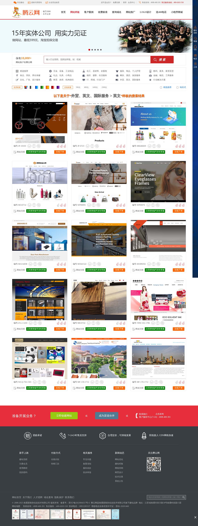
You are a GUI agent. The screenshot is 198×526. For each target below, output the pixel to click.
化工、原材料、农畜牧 (97, 71)
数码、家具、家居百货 (163, 71)
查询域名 (116, 12)
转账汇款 (55, 464)
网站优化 (119, 459)
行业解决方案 (159, 80)
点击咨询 (160, 414)
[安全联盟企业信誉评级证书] (68, 519)
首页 (63, 12)
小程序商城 (177, 12)
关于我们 (27, 497)
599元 (78, 87)
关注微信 (20, 2)
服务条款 (87, 468)
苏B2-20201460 (122, 506)
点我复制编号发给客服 (36, 152)
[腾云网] (35, 18)
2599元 (104, 87)
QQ (195, 49)
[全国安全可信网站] (77, 519)
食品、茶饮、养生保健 (30, 75)
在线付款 (55, 459)
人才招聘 (37, 497)
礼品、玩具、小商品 (62, 75)
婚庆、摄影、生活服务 (97, 75)
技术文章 (119, 477)
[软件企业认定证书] (103, 519)
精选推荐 (24, 71)
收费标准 (102, 12)
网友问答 (21, 152)
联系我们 (69, 497)
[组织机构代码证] (27, 519)
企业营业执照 (54, 2)
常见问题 (87, 459)
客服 (195, 41)
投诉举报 (87, 472)
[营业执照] (15, 519)
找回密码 (23, 472)
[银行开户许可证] (57, 519)
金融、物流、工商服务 (163, 75)
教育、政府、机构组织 (63, 80)
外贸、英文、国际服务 (130, 80)
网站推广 (130, 12)
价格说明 (54, 122)
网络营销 (119, 468)
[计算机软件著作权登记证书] (115, 519)
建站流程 (195, 31)
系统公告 (119, 481)
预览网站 (29, 122)
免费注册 (116, 2)
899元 (86, 87)
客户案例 (88, 12)
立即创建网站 (64, 415)
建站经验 (119, 464)
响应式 (183, 87)
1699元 (95, 87)
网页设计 (119, 472)
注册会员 (23, 464)
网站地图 (16, 506)
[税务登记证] (42, 519)
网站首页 (16, 497)
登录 (125, 2)
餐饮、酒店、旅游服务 (130, 75)
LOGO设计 (145, 12)
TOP (195, 513)
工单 (195, 67)
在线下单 (60, 152)
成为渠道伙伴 (107, 415)
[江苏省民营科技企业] (88, 519)
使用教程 (23, 468)
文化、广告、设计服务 (30, 80)
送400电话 (161, 12)
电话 (195, 59)
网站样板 (75, 12)
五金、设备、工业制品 (63, 71)
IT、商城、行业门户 (96, 80)
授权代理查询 (36, 2)
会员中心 (131, 2)
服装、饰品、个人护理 (130, 71)
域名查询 (48, 497)
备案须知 (87, 464)
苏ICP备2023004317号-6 (79, 503)
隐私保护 (59, 497)
